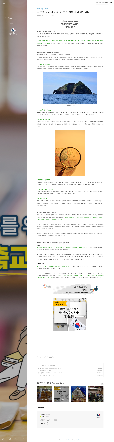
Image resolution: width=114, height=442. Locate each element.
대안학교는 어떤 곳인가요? (43, 374)
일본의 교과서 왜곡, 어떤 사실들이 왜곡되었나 (54, 346)
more (102, 383)
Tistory (79, 440)
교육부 (74, 346)
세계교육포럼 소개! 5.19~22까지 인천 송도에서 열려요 (49, 372)
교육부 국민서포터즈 (42, 9)
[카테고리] (4, 3)
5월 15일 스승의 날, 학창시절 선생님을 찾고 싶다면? (48, 368)
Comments (41, 408)
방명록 (10, 438)
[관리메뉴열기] (111, 3)
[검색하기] (23, 4)
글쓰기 (4, 438)
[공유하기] (42, 357)
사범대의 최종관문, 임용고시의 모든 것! (46, 375)
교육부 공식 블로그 (13, 20)
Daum (69, 440)
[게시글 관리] (44, 357)
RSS (17, 438)
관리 (23, 438)
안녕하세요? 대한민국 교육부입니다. (48, 420)
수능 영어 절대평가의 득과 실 (44, 370)
